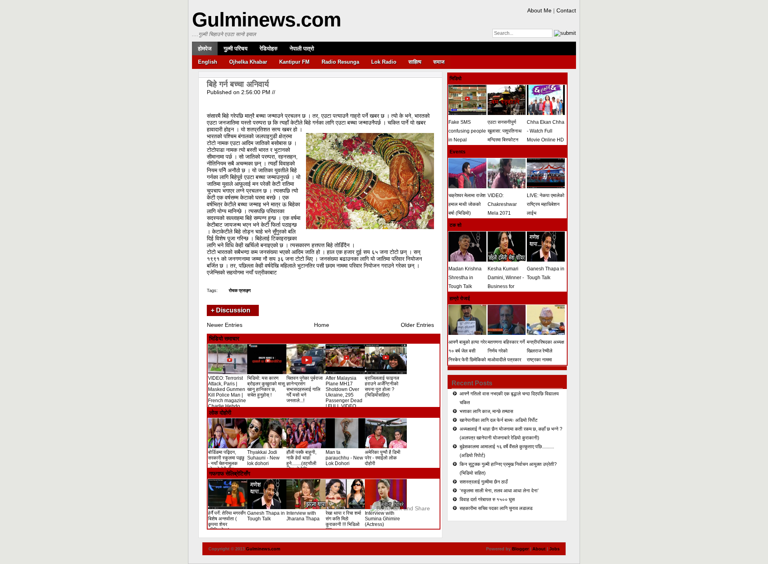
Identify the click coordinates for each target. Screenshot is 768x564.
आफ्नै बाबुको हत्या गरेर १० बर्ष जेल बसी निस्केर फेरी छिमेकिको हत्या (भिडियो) (467, 355)
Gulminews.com (266, 19)
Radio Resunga (340, 62)
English (207, 62)
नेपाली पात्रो (302, 48)
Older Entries (417, 325)
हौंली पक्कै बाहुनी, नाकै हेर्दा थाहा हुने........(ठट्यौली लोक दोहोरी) (301, 460)
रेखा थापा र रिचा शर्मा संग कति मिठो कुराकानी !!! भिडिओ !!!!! (343, 521)
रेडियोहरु (269, 48)
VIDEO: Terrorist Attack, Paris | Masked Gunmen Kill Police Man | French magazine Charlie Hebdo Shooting (227, 395)
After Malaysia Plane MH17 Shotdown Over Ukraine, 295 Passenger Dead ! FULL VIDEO (344, 392)
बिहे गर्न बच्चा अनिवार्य (238, 84)
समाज (438, 62)
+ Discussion (230, 310)
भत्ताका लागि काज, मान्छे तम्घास (486, 411)
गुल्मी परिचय (236, 48)
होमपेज (205, 48)
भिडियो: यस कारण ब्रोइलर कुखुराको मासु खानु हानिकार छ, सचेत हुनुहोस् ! (266, 386)
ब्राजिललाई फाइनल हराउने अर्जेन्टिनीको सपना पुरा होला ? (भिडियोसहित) (382, 386)
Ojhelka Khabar (248, 62)
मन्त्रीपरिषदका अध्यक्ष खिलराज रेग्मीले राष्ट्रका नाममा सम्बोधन (545, 355)
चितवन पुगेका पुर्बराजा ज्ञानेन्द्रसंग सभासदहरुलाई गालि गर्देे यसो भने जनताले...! (304, 389)
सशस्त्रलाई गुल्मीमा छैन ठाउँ (484, 482)
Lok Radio (383, 62)
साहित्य (414, 62)
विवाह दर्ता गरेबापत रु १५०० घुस (487, 499)
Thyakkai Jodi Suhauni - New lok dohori (263, 457)
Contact (566, 10)
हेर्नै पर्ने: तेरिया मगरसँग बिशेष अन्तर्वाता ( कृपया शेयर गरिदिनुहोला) (227, 521)
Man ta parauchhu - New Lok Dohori (344, 457)
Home (321, 325)
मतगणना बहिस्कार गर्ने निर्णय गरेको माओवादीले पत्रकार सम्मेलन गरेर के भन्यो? (506, 355)
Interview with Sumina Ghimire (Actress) (382, 518)
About (539, 548)
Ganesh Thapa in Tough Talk (266, 516)
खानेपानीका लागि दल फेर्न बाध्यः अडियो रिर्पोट (499, 420)
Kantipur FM (294, 62)
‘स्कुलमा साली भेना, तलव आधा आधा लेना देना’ (499, 491)
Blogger (520, 548)
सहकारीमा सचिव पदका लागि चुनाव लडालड (496, 508)
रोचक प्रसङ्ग (240, 290)
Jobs (554, 548)
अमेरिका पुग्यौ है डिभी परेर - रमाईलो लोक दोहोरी (382, 457)
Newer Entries (224, 325)
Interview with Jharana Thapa (303, 516)
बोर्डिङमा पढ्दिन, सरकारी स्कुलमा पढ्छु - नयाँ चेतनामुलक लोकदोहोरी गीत (226, 460)
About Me (539, 10)
